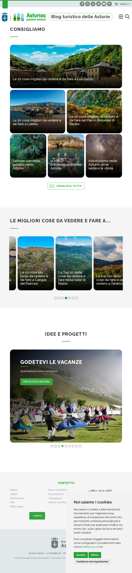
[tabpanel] (28, 265)
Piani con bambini (57, 489)
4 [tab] (66, 298)
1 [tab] (55, 298)
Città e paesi (16, 506)
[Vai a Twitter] (93, 3)
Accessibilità (53, 553)
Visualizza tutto (69, 186)
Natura (13, 489)
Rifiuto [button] (95, 555)
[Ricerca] (127, 17)
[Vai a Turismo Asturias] (25, 17)
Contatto (66, 483)
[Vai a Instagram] (87, 3)
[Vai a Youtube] (104, 3)
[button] (125, 4)
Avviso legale (36, 553)
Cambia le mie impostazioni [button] (92, 561)
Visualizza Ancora (36, 381)
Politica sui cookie (92, 546)
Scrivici (37, 516)
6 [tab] (73, 298)
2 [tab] (59, 298)
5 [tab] (69, 298)
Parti (12, 502)
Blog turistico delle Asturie (80, 16)
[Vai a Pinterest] (109, 3)
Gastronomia (17, 498)
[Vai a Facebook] (82, 3)
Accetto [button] (80, 555)
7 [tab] (76, 298)
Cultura (14, 494)
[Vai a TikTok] (98, 3)
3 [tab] (62, 298)
